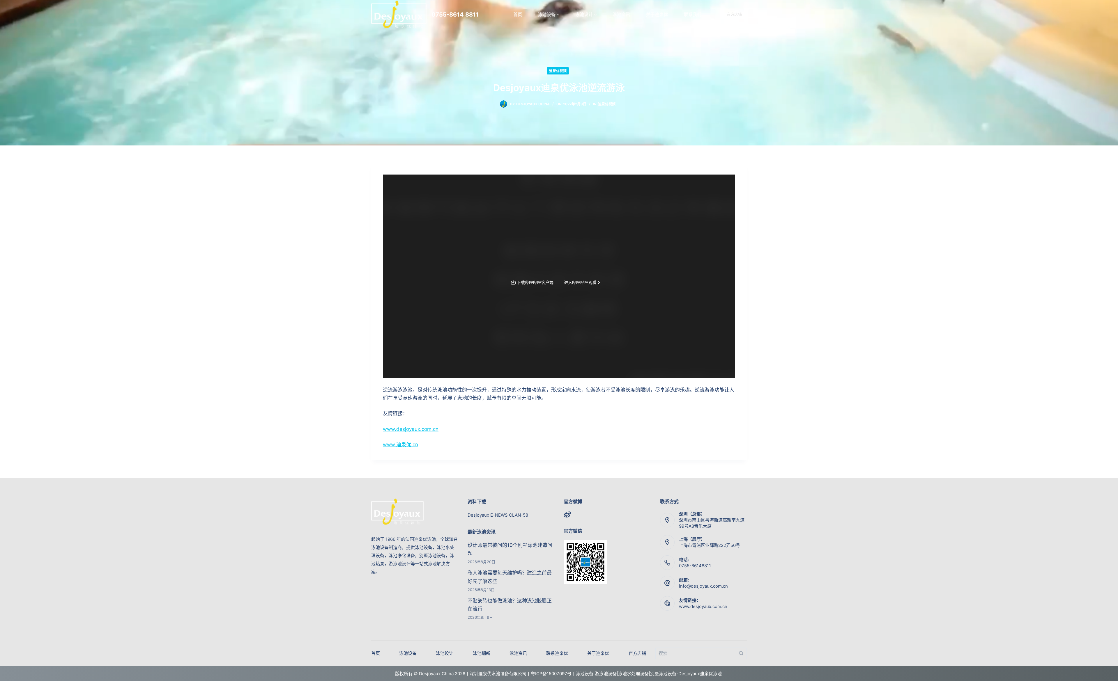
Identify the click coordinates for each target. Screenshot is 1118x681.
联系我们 (692, 14)
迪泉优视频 (558, 71)
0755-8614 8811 (455, 14)
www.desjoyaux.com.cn (410, 429)
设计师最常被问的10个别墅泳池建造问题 (510, 549)
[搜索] (741, 653)
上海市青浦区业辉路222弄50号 (709, 545)
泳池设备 (547, 14)
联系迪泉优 (557, 653)
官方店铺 (734, 14)
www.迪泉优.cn (400, 444)
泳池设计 (584, 14)
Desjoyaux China (533, 104)
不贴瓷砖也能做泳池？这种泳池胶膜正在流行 (510, 605)
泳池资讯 (621, 14)
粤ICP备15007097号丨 (553, 673)
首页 (517, 14)
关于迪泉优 (657, 14)
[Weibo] (567, 514)
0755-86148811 (695, 565)
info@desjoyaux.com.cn (703, 586)
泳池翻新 (481, 653)
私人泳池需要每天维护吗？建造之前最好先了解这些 (510, 577)
